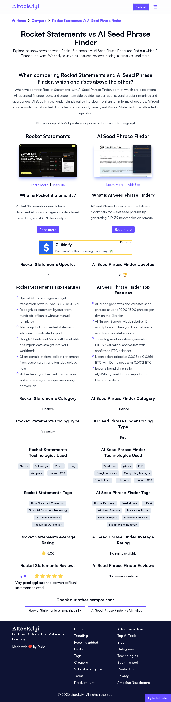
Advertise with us (130, 629)
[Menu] (155, 6)
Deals (78, 649)
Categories (126, 649)
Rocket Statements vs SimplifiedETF (55, 610)
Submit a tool (127, 662)
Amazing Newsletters (133, 682)
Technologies (127, 656)
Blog (120, 642)
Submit (141, 7)
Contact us (125, 669)
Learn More (39, 185)
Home (21, 20)
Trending (81, 636)
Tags (78, 656)
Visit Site (59, 185)
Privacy (123, 676)
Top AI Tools (126, 636)
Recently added (86, 642)
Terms (79, 676)
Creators (81, 662)
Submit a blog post (88, 669)
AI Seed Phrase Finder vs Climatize (116, 610)
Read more (48, 230)
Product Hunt (84, 682)
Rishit (41, 647)
